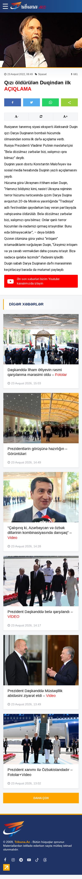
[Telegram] (21, 860)
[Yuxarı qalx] (70, 867)
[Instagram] (13, 860)
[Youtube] (29, 860)
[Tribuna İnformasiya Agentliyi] (28, 6)
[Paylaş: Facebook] (12, 102)
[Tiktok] (37, 860)
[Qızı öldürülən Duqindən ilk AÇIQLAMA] (41, 40)
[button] (69, 102)
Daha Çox (41, 798)
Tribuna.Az (22, 842)
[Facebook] (5, 860)
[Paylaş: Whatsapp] (50, 102)
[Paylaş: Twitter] (31, 102)
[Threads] (45, 860)
